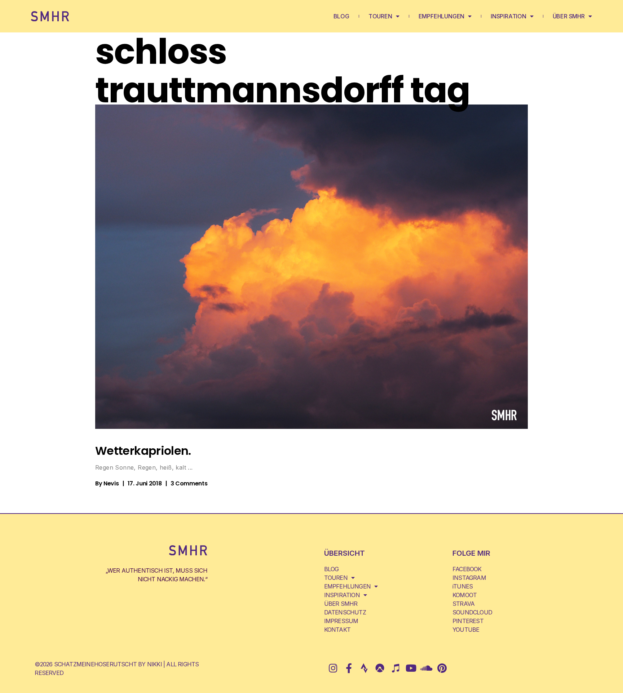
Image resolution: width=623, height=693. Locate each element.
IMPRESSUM (341, 621)
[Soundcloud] (426, 668)
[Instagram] (333, 668)
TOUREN (380, 16)
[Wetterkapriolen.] (311, 267)
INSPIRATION (508, 16)
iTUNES (462, 586)
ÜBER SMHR (569, 16)
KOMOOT (464, 595)
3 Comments (189, 483)
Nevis (111, 483)
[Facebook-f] (348, 668)
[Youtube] (411, 668)
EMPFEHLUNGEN (442, 16)
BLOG (341, 16)
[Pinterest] (442, 668)
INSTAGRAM (469, 577)
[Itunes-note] (395, 668)
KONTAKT (337, 629)
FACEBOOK (467, 569)
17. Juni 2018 (145, 483)
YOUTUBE (465, 629)
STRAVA (463, 603)
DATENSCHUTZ (345, 612)
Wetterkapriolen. (143, 451)
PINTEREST (467, 621)
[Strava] (364, 668)
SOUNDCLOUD (472, 612)
